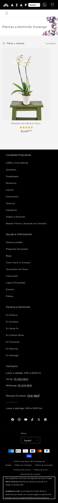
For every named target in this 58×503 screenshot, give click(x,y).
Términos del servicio (22, 470)
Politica (9, 296)
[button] (6, 13)
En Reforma (12, 349)
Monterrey (11, 183)
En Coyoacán (13, 342)
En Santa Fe (12, 328)
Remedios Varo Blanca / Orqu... (26, 123)
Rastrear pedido (14, 242)
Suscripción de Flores (17, 269)
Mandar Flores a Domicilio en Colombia (26, 223)
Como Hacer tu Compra (18, 262)
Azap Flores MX (26, 461)
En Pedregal (12, 355)
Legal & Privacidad (15, 282)
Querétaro (11, 169)
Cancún (10, 190)
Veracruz (10, 203)
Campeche (11, 210)
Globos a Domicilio (15, 217)
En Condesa (12, 322)
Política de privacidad (43, 465)
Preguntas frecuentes (17, 249)
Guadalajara (12, 176)
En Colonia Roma (15, 335)
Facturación (12, 276)
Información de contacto (30, 474)
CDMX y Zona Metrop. (17, 163)
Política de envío (41, 470)
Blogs (9, 256)
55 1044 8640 (25, 385)
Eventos (10, 289)
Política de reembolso (23, 465)
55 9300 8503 (21, 379)
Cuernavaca (12, 196)
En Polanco (12, 315)
